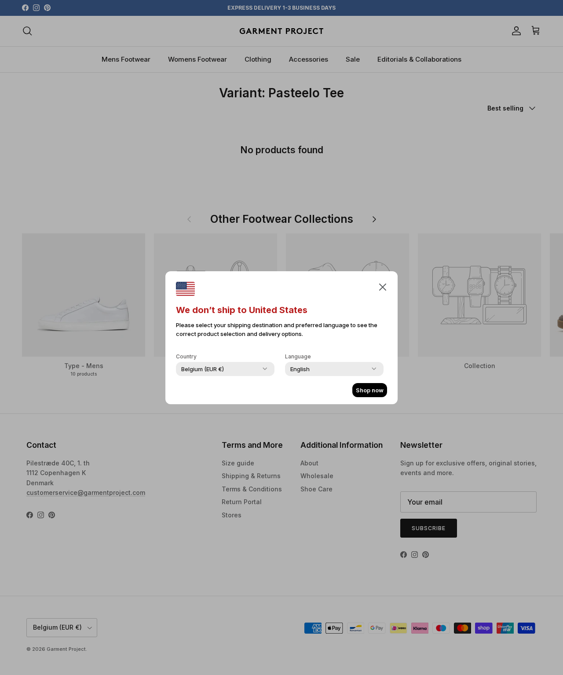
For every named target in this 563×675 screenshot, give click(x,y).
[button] (382, 286)
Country (186, 356)
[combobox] (202, 369)
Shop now (370, 390)
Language (298, 356)
